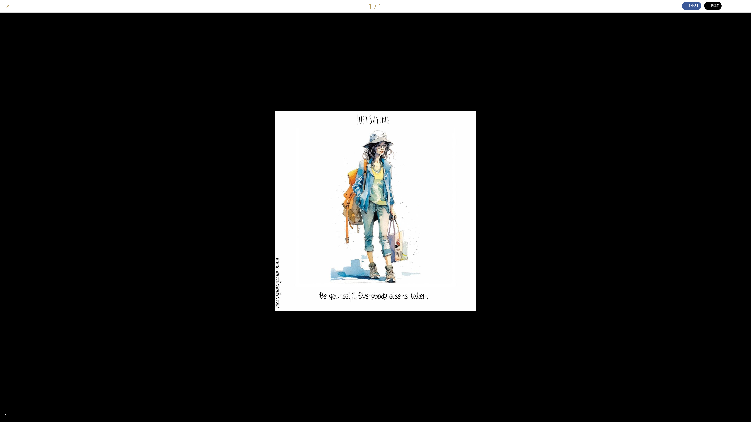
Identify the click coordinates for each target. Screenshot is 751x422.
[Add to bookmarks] (743, 6)
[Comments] (733, 6)
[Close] (7, 6)
